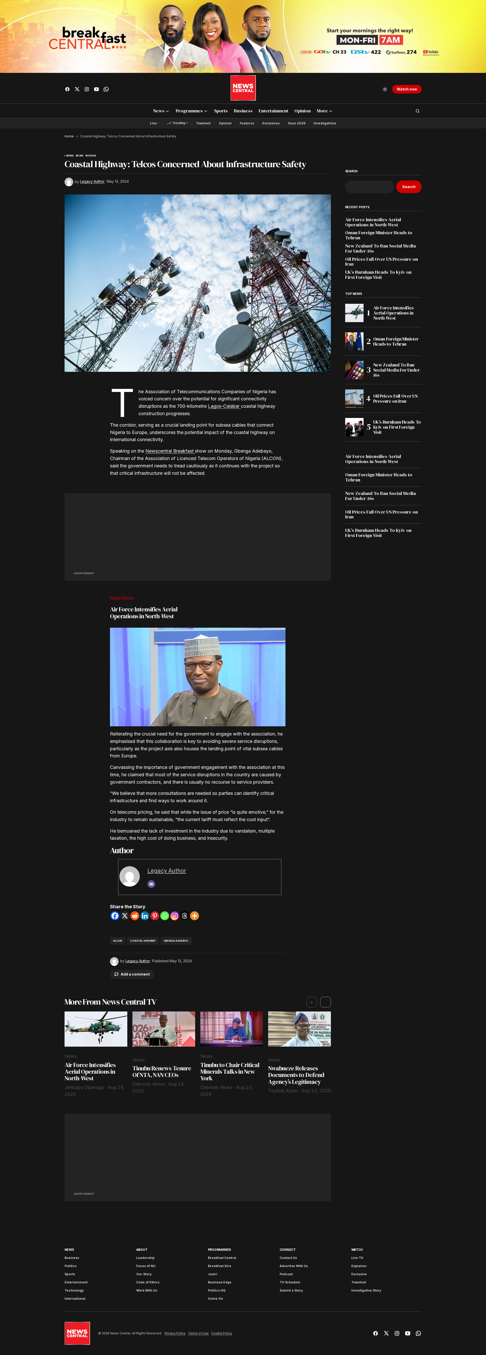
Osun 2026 (296, 123)
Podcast (286, 1274)
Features (247, 123)
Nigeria (90, 155)
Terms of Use (198, 1333)
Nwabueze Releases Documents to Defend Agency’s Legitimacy (296, 1075)
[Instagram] (174, 915)
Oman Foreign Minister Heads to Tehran (378, 235)
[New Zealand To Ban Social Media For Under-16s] (354, 370)
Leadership (145, 1258)
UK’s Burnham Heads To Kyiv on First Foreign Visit (378, 275)
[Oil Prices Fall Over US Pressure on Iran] (354, 398)
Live (153, 123)
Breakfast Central (222, 1258)
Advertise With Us (294, 1266)
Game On (215, 1298)
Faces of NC (146, 1266)
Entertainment (76, 1282)
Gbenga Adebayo (176, 940)
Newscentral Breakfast (170, 451)
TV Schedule (290, 1282)
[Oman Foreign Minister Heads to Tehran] (354, 341)
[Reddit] (134, 915)
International (75, 1298)
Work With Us (146, 1290)
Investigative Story (366, 1290)
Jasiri (212, 1274)
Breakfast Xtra (219, 1266)
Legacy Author (166, 870)
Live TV (357, 1258)
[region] (198, 1054)
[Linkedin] (144, 915)
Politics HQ (217, 1290)
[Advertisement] (197, 535)
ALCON (117, 940)
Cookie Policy (221, 1333)
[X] (124, 915)
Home (69, 136)
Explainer (359, 1266)
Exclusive (359, 1274)
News (70, 155)
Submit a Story (291, 1290)
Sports (70, 1274)
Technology (74, 1290)
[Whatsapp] (164, 915)
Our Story (144, 1274)
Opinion (225, 123)
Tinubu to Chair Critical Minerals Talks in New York (229, 1071)
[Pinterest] (154, 915)
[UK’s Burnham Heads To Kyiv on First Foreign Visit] (354, 427)
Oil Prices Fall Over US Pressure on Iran (381, 262)
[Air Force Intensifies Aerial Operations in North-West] (354, 313)
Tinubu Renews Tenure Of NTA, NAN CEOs (161, 1071)
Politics (71, 1266)
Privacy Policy (175, 1333)
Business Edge (219, 1282)
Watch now (407, 89)
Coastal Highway (143, 940)
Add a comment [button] (135, 974)
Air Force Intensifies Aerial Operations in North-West (143, 612)
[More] (194, 915)
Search (351, 171)
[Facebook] (114, 915)
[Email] (151, 884)
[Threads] (184, 915)
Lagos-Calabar (224, 406)
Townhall (203, 123)
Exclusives (271, 123)
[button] (385, 89)
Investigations (325, 123)
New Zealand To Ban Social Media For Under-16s (380, 248)
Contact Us (288, 1258)
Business (72, 1258)
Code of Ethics (147, 1282)
